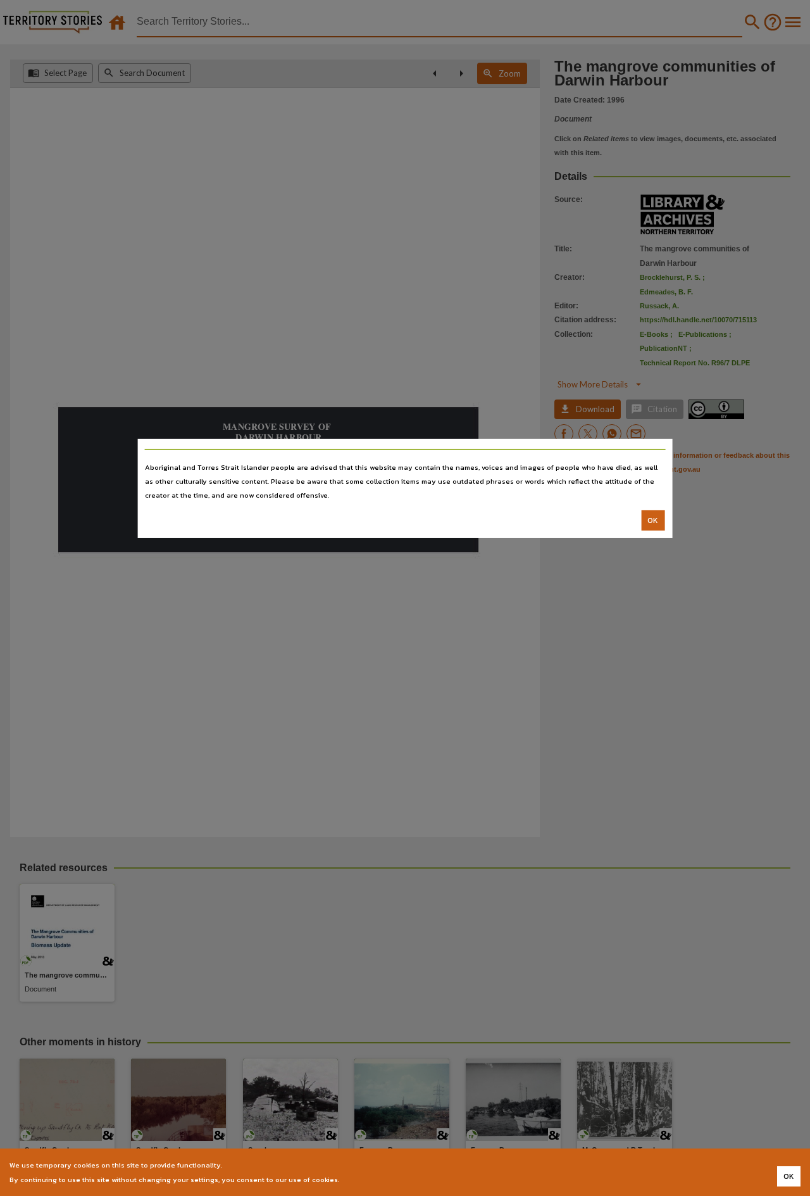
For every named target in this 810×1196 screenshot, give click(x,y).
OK (652, 520)
